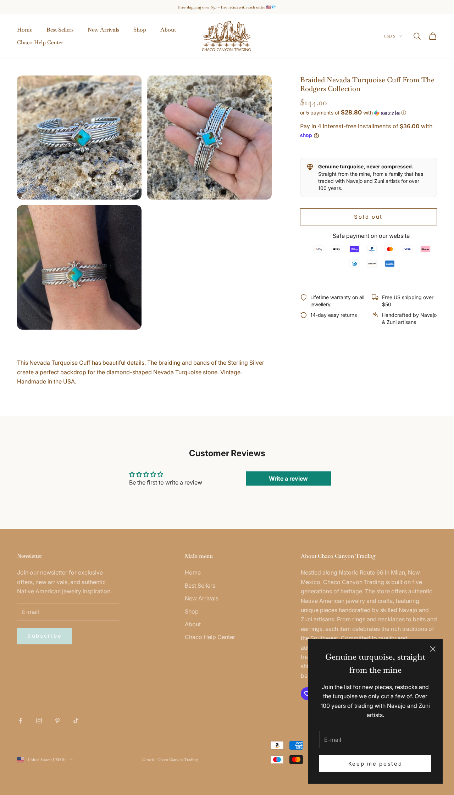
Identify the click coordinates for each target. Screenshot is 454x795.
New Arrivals (103, 29)
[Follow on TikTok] (75, 720)
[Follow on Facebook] (20, 720)
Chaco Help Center (40, 42)
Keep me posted (375, 763)
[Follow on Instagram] (39, 720)
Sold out (368, 216)
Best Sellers (59, 29)
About (168, 29)
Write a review (288, 478)
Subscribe (44, 635)
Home (24, 29)
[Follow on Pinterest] (57, 720)
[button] (368, 112)
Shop (139, 29)
